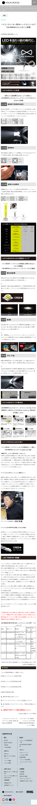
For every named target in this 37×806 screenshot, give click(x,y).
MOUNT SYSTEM (8, 742)
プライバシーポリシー (25, 778)
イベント (6, 758)
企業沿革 (22, 774)
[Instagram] (13, 799)
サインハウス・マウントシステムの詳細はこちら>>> (17, 700)
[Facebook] (7, 799)
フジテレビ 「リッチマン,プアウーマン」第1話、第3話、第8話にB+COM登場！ (10, 721)
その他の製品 (7, 747)
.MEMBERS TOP (7, 783)
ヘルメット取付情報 (25, 759)
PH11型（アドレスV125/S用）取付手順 (11, 681)
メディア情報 (7, 760)
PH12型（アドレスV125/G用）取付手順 (11, 687)
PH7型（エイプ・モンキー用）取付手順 (11, 676)
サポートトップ (24, 752)
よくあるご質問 (24, 755)
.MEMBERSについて (9, 785)
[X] (10, 799)
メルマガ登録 (7, 763)
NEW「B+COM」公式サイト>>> (11, 696)
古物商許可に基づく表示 (26, 781)
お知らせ (6, 753)
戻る (4, 15)
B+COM (6, 740)
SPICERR (6, 745)
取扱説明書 (22, 757)
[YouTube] (3, 799)
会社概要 (22, 771)
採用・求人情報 (23, 776)
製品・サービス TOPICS (30, 713)
